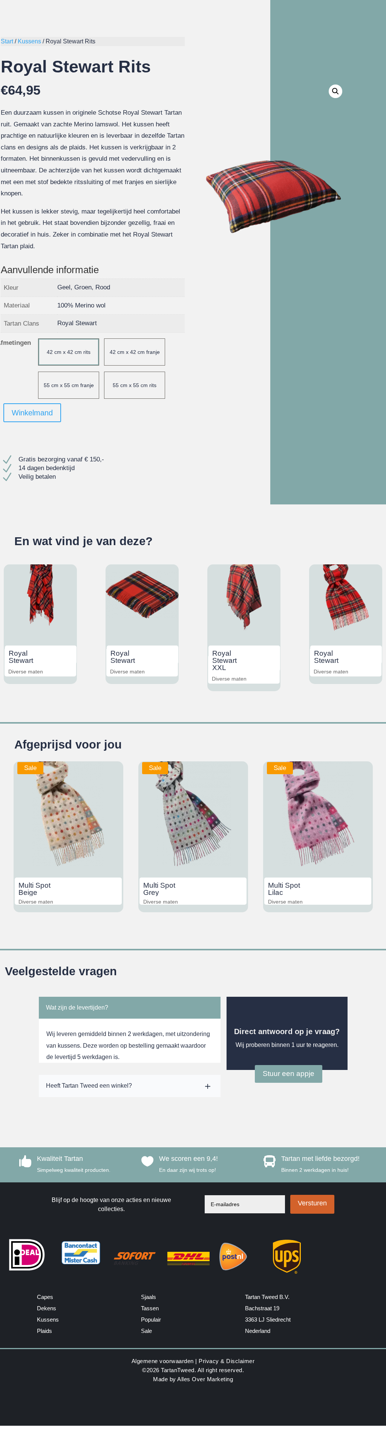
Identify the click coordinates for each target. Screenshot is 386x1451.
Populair (151, 1319)
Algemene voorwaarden (163, 1361)
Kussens (29, 41)
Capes (45, 1297)
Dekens (46, 1308)
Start (7, 41)
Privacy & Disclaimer (226, 1361)
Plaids (44, 1331)
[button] (335, 91)
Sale (146, 1331)
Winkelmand (32, 413)
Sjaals (148, 1297)
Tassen (150, 1308)
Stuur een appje (288, 1073)
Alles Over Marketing (205, 1379)
